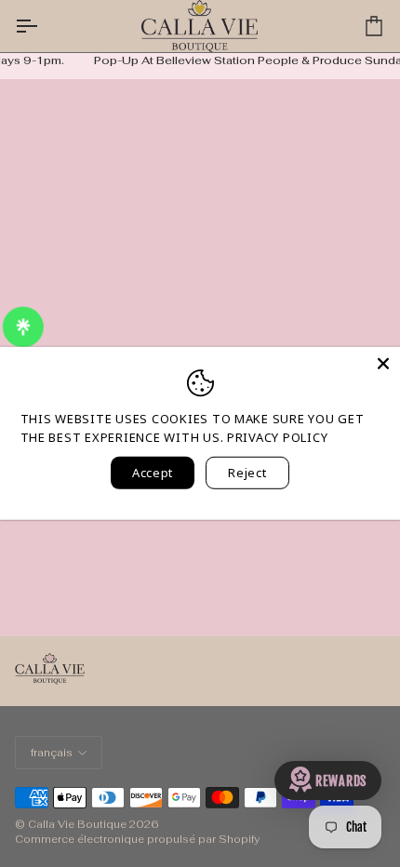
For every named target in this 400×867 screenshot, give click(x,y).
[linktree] (24, 328)
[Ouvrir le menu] (43, 26)
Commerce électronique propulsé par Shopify (137, 839)
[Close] (383, 363)
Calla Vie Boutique (77, 824)
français (52, 752)
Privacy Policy (277, 436)
